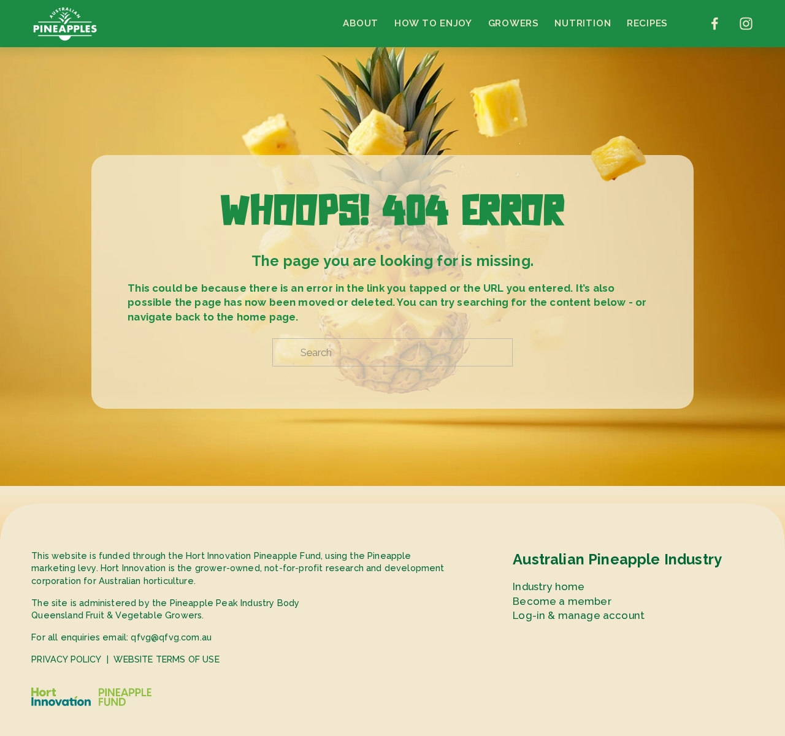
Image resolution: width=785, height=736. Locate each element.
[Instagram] (746, 23)
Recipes (647, 23)
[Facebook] (714, 23)
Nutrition (582, 23)
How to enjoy (433, 23)
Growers (513, 23)
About (360, 23)
